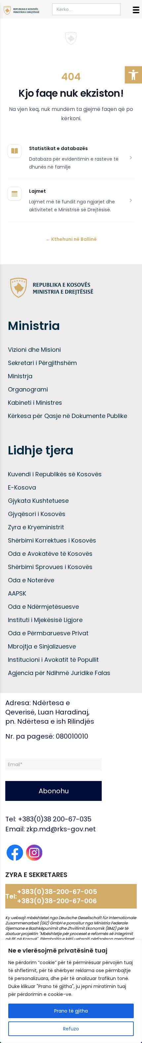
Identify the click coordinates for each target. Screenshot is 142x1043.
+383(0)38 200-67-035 (54, 819)
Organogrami (28, 389)
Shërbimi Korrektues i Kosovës (52, 540)
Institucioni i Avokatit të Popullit (53, 659)
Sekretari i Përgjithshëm (42, 363)
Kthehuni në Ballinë (71, 239)
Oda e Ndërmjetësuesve (43, 606)
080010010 (72, 736)
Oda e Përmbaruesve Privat (48, 633)
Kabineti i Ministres (35, 402)
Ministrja (20, 376)
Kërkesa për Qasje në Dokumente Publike (67, 416)
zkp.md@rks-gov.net (61, 829)
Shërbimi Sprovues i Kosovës (50, 567)
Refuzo (71, 1028)
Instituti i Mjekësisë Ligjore (45, 620)
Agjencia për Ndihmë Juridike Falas (59, 673)
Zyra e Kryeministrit (36, 527)
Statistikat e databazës (58, 148)
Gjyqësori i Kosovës (36, 514)
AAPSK (17, 593)
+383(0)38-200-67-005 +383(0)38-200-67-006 (57, 896)
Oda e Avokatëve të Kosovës (50, 553)
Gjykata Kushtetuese (38, 500)
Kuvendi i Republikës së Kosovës (55, 474)
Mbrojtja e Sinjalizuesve (42, 646)
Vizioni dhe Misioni (34, 349)
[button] (133, 74)
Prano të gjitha (71, 1011)
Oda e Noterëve (31, 580)
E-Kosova (22, 487)
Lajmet (37, 191)
